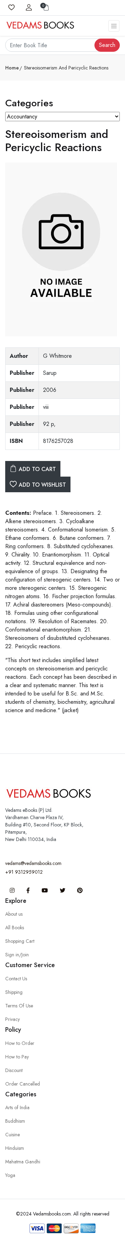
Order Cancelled (22, 1083)
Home (12, 67)
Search (107, 45)
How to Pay (17, 1056)
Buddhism (15, 1121)
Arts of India (17, 1107)
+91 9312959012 (24, 871)
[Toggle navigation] (113, 26)
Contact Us (16, 978)
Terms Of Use (19, 1005)
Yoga (10, 1175)
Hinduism (14, 1148)
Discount (14, 1070)
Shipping (14, 992)
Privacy (12, 1019)
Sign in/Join (17, 954)
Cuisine (12, 1134)
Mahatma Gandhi (22, 1161)
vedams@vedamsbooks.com (33, 863)
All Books (14, 927)
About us (14, 913)
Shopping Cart (19, 941)
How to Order (19, 1043)
